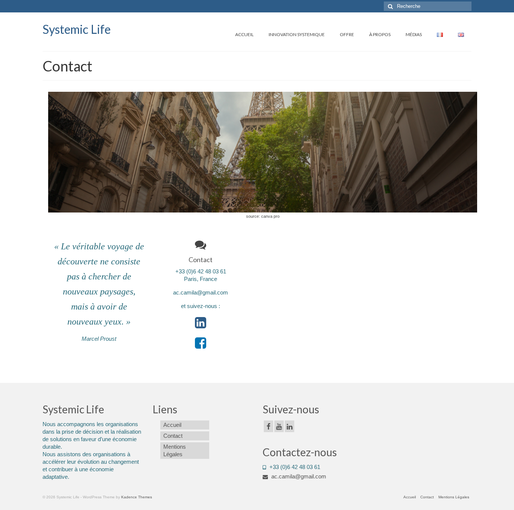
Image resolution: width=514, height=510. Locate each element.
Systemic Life (77, 29)
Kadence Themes (136, 497)
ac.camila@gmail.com (298, 476)
